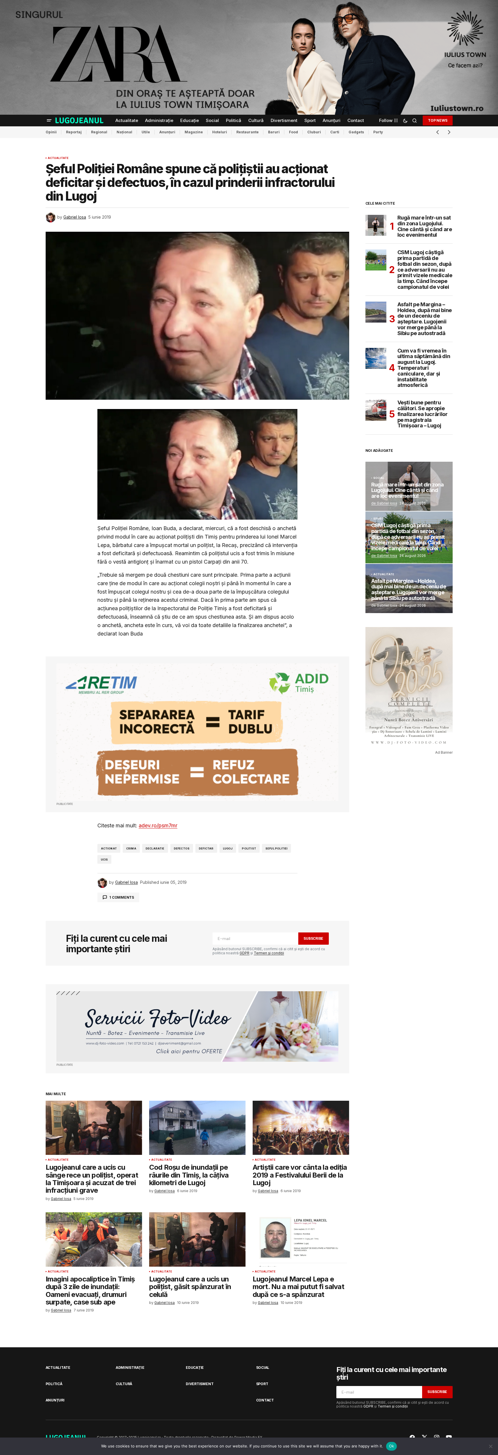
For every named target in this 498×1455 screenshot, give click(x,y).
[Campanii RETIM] (197, 732)
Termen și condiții (269, 953)
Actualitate (58, 158)
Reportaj (74, 132)
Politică (54, 1384)
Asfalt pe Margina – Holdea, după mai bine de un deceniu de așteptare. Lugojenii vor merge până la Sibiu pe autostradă (424, 319)
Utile (146, 132)
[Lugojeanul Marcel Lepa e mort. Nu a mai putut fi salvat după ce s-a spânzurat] (301, 1239)
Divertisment (199, 1384)
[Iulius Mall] (249, 57)
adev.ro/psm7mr (158, 825)
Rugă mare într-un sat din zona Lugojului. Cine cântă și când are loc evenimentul (424, 226)
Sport (378, 518)
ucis (104, 859)
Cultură (124, 1384)
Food (293, 132)
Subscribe (313, 938)
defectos (182, 848)
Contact (265, 1400)
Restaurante (247, 132)
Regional (99, 132)
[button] (49, 120)
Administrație (130, 1367)
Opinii (51, 132)
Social (379, 478)
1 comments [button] (121, 897)
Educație (195, 1367)
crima (131, 848)
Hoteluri (219, 132)
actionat (109, 848)
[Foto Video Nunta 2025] (197, 1026)
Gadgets (356, 132)
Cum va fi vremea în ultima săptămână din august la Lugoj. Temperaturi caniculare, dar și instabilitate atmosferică (423, 368)
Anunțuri (167, 132)
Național (124, 132)
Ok (391, 1446)
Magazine (194, 132)
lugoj (228, 848)
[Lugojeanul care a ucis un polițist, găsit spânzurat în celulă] (197, 1239)
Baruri (274, 132)
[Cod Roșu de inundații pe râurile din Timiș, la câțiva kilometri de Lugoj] (197, 1128)
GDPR (244, 953)
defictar (206, 848)
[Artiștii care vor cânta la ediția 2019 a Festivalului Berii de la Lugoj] (301, 1128)
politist (249, 848)
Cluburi (314, 132)
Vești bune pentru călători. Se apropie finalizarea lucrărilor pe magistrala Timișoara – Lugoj (422, 414)
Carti (334, 132)
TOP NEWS (437, 120)
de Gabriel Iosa (384, 503)
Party (378, 132)
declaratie (155, 848)
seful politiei (276, 848)
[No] (491, 1446)
